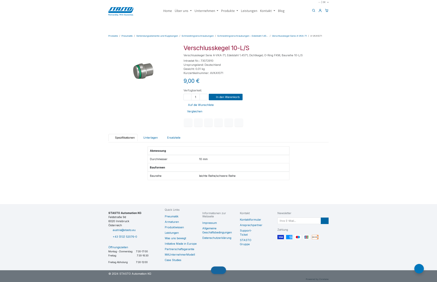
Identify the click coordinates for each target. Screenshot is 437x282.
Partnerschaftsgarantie (179, 249)
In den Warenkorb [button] (227, 97)
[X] (198, 122)
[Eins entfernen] (187, 97)
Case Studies (173, 260)
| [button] (322, 2)
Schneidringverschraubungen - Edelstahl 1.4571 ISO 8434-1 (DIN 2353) (242, 35)
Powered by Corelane (317, 279)
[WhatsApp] (218, 122)
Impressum (209, 223)
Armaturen (172, 222)
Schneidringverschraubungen (198, 35)
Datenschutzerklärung (216, 238)
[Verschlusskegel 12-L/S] (326, 31)
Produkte (113, 35)
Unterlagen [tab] (150, 137)
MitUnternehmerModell (180, 254)
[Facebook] (188, 122)
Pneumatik (127, 35)
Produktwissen (174, 227)
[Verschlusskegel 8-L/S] (315, 31)
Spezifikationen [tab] (124, 137)
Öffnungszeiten (118, 247)
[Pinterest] (229, 122)
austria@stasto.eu (124, 230)
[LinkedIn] (208, 122)
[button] (325, 221)
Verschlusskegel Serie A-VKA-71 (289, 35)
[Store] (321, 31)
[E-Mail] (239, 122)
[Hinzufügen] (203, 97)
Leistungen (172, 232)
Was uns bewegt (175, 238)
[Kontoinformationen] (320, 10)
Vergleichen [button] (194, 111)
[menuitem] (167, 10)
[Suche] (313, 10)
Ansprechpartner (251, 225)
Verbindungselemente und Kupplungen (157, 35)
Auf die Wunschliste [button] (200, 105)
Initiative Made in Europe (181, 243)
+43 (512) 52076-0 (125, 236)
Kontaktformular (250, 219)
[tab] (172, 137)
